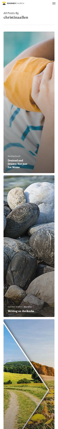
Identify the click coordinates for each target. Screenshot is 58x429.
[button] (53, 3)
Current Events (15, 306)
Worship (28, 306)
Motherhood (14, 156)
